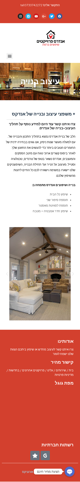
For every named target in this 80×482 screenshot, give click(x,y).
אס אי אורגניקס (32, 472)
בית (71, 370)
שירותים (61, 370)
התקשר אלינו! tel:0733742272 (40, 5)
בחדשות (14, 370)
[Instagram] (20, 16)
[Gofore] (45, 455)
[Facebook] (59, 16)
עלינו (50, 370)
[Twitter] (52, 16)
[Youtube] (36, 16)
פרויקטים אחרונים (33, 370)
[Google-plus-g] (44, 16)
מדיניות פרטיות (64, 375)
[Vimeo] (28, 16)
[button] (10, 56)
